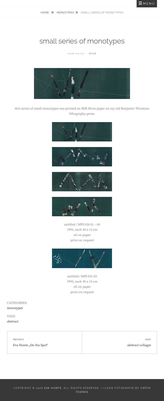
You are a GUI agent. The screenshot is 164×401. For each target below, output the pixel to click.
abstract (12, 321)
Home (45, 12)
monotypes (65, 12)
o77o (92, 53)
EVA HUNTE (53, 388)
